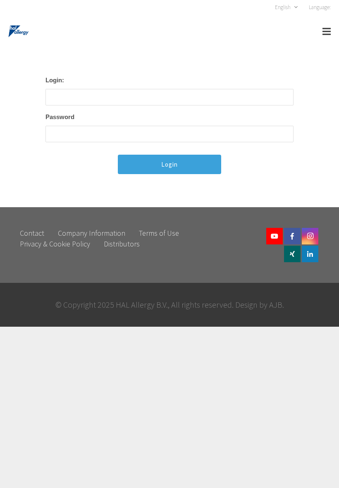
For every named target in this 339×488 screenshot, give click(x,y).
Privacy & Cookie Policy (55, 244)
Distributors (122, 244)
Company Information (91, 233)
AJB (275, 304)
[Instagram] (310, 236)
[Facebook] (292, 236)
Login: (54, 80)
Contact (32, 233)
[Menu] (326, 31)
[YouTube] (274, 236)
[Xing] (292, 254)
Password (59, 116)
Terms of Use (159, 233)
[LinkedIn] (310, 254)
